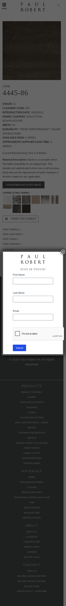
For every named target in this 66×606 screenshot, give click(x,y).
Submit (19, 348)
